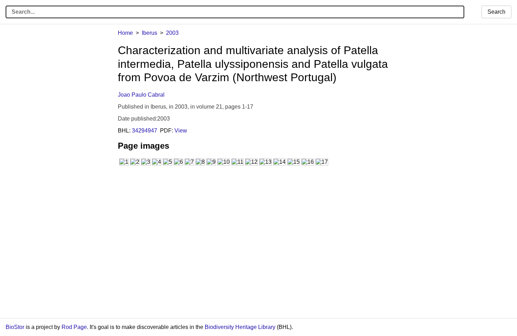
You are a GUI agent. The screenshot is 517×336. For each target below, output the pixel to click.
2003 (172, 33)
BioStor (15, 327)
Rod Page (74, 327)
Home (125, 33)
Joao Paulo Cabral (141, 95)
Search (496, 12)
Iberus (149, 33)
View (180, 131)
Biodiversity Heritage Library (240, 327)
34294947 (144, 131)
